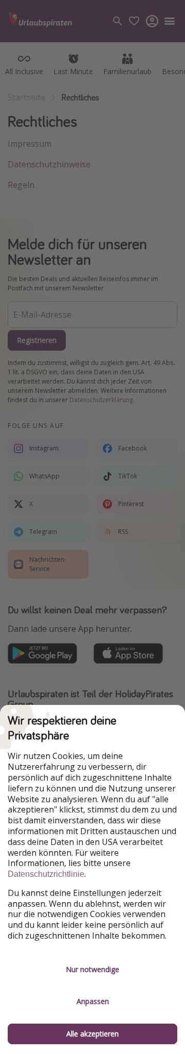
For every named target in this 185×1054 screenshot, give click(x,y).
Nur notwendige (92, 969)
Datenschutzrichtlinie (46, 874)
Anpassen (93, 1001)
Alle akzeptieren (92, 1034)
